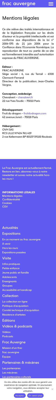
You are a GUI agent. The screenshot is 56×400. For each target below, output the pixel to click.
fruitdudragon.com (35, 113)
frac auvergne (10, 352)
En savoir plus (35, 395)
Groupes (7, 285)
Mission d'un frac (12, 347)
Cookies (7, 203)
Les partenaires (11, 368)
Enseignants (9, 281)
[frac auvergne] (18, 5)
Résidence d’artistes (14, 314)
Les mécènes (9, 372)
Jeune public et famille (15, 272)
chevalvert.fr (25, 97)
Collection (10, 296)
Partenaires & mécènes (20, 362)
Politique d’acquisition (15, 305)
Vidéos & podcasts (17, 326)
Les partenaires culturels (16, 376)
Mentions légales (12, 195)
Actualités (10, 228)
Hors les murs (10, 248)
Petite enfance (11, 268)
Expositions (11, 233)
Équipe (6, 356)
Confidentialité (11, 199)
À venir (6, 243)
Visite (6, 258)
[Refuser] (52, 389)
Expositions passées (14, 252)
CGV (5, 206)
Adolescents (9, 277)
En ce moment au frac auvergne (21, 239)
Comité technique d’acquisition (20, 310)
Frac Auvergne (14, 342)
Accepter (19, 395)
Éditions (8, 320)
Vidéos (6, 332)
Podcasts (7, 336)
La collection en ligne (14, 301)
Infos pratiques (11, 263)
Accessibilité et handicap (17, 289)
